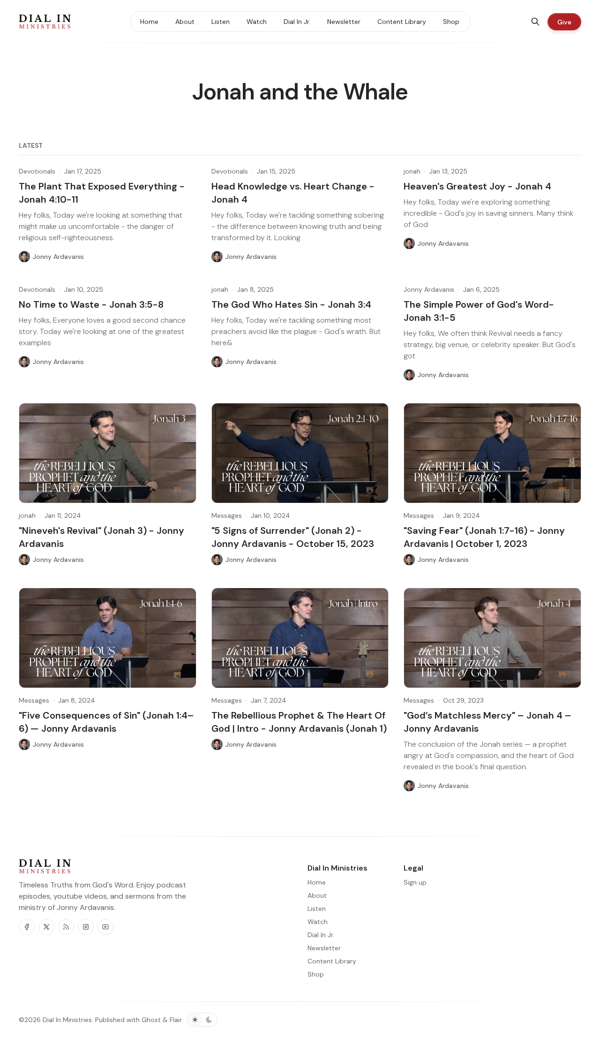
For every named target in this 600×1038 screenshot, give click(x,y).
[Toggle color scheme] (202, 1020)
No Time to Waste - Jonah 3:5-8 (91, 304)
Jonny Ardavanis (429, 289)
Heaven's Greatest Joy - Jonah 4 (477, 186)
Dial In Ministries (67, 1019)
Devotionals (37, 171)
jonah (412, 171)
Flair (175, 1019)
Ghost (151, 1019)
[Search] (535, 21)
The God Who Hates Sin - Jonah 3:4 (291, 304)
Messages (226, 515)
